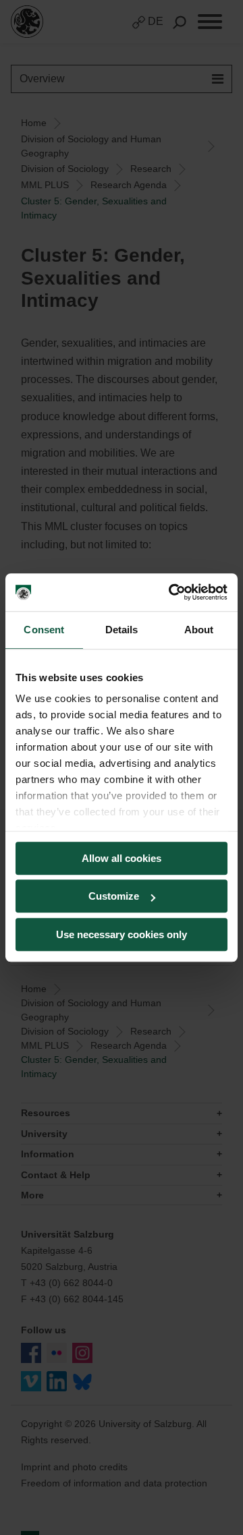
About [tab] (199, 629)
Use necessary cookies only (121, 934)
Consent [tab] (44, 629)
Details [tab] (121, 629)
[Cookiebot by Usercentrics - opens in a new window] (171, 592)
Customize (113, 896)
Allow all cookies (121, 858)
